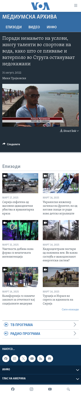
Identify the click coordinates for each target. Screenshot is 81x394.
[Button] (11, 145)
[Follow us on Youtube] (32, 358)
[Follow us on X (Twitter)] (23, 358)
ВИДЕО (34, 27)
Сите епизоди (70, 309)
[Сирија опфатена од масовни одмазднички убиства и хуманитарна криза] (20, 183)
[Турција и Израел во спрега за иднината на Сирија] (61, 277)
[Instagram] (31, 389)
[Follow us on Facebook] (5, 358)
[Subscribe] (49, 358)
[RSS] (40, 358)
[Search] (68, 389)
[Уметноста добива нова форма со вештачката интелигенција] (20, 230)
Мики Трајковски (14, 78)
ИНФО (52, 27)
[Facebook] (13, 389)
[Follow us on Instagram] (14, 358)
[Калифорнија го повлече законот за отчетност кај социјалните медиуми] (20, 277)
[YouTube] (50, 389)
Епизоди (14, 27)
